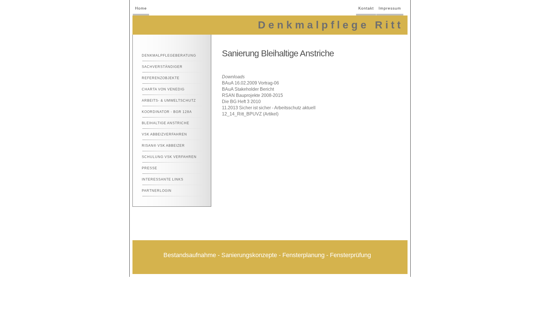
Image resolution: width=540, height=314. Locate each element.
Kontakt (366, 8)
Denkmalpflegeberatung (169, 55)
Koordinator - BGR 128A (167, 112)
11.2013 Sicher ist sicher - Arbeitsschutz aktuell (269, 107)
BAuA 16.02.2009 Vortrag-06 (250, 83)
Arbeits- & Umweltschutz (169, 101)
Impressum (390, 8)
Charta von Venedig (163, 89)
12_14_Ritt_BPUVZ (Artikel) (250, 114)
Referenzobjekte (160, 78)
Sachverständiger (162, 67)
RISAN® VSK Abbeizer (163, 146)
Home (141, 8)
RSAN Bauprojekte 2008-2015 (252, 95)
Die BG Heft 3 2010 (241, 101)
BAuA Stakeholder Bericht (248, 89)
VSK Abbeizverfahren (164, 134)
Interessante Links (162, 179)
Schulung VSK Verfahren (169, 157)
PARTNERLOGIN (157, 191)
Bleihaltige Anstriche (165, 123)
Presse (149, 168)
